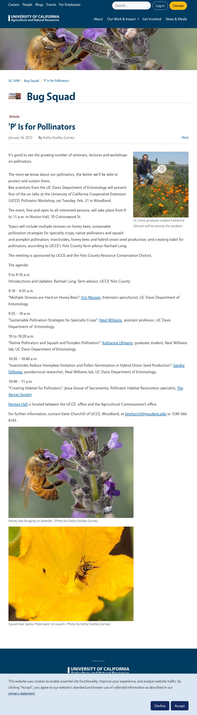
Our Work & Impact (121, 19)
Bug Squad (31, 81)
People (27, 4)
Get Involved (152, 19)
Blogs (39, 4)
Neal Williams (110, 320)
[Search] (148, 5)
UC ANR (14, 81)
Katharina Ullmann (117, 342)
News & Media (176, 19)
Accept (180, 705)
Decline (159, 705)
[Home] (33, 19)
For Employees (69, 4)
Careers (13, 4)
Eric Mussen (91, 297)
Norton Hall (18, 404)
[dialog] (98, 694)
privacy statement (21, 693)
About (98, 19)
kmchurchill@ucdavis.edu (145, 413)
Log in (160, 5)
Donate (178, 5)
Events (51, 4)
